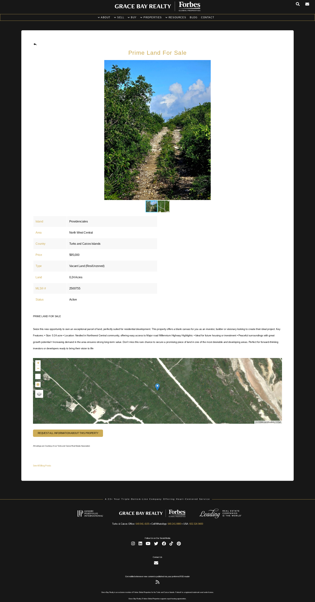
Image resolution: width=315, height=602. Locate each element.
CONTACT (207, 17)
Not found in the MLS (157, 391)
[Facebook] (164, 544)
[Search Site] (301, 4)
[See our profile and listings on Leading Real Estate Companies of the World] (215, 517)
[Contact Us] (310, 4)
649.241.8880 (174, 523)
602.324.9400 (196, 523)
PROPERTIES (152, 17)
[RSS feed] (157, 582)
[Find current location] (38, 384)
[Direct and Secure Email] (156, 563)
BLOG (193, 17)
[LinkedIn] (140, 544)
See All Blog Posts (42, 465)
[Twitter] (156, 544)
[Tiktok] (171, 544)
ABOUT (105, 17)
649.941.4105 (142, 523)
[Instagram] (133, 544)
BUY (133, 17)
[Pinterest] (179, 544)
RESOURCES (177, 17)
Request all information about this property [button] (68, 433)
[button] (279, 63)
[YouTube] (148, 544)
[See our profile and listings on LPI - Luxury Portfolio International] (96, 517)
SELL (120, 17)
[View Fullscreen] (38, 376)
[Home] (157, 10)
